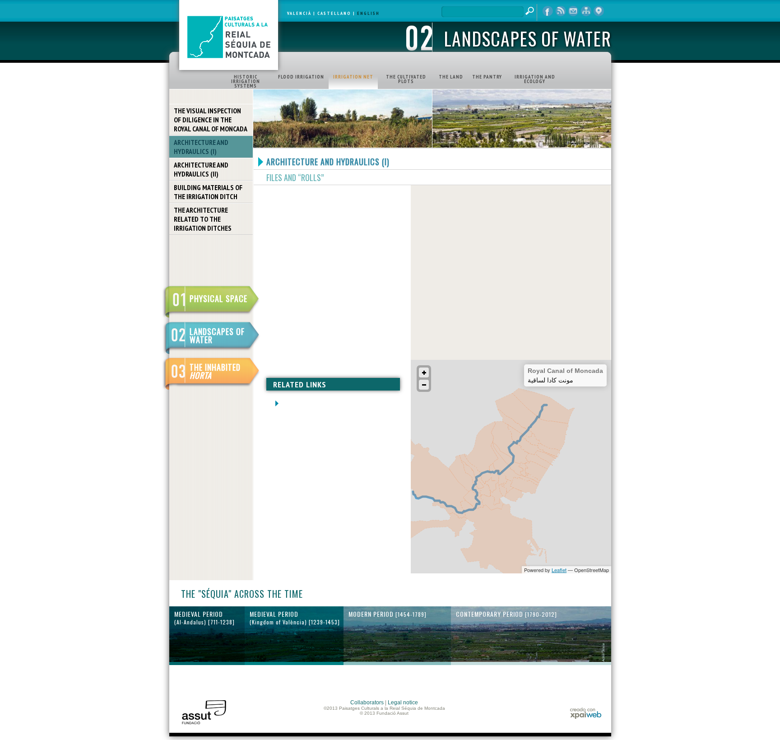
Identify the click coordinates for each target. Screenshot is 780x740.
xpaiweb (585, 713)
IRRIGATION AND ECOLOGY (535, 79)
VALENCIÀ (299, 13)
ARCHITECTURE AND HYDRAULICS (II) (201, 169)
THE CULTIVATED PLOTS (406, 79)
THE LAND (451, 77)
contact (573, 11)
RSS (560, 11)
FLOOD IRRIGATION (301, 77)
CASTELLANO (334, 13)
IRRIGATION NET (353, 77)
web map (585, 11)
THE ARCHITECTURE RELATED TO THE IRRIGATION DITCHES (203, 219)
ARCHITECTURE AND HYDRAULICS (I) (201, 147)
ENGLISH (368, 13)
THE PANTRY (487, 77)
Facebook (548, 11)
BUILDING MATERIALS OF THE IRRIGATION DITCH (208, 192)
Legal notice (403, 702)
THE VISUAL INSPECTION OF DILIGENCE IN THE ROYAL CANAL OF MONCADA (210, 119)
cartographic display (598, 11)
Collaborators (367, 702)
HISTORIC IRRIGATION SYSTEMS (245, 81)
